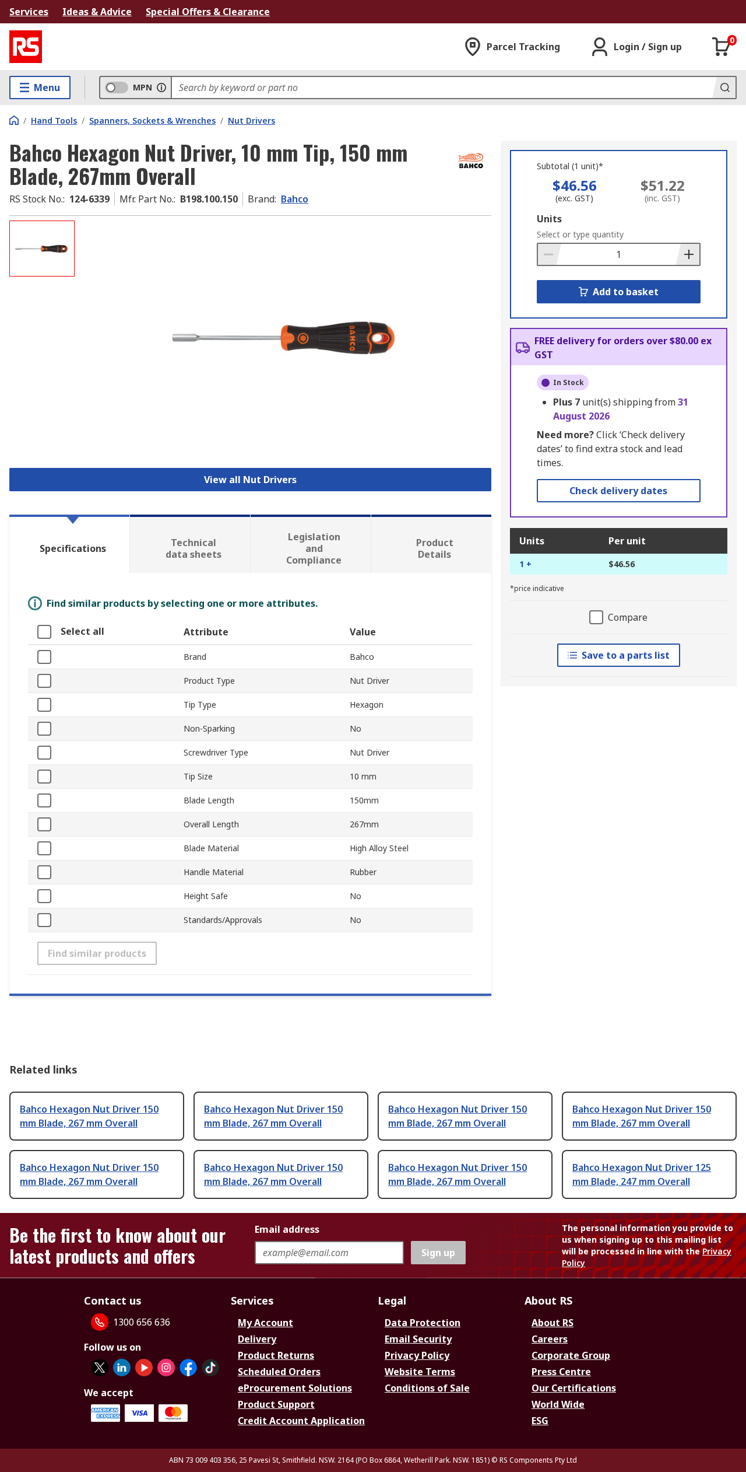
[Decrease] (549, 254)
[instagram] (166, 1367)
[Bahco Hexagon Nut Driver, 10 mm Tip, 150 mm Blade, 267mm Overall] (284, 337)
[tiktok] (210, 1367)
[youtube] (144, 1367)
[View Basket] (721, 47)
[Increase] (687, 254)
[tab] (69, 544)
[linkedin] (122, 1367)
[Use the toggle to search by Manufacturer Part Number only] (161, 87)
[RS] (25, 46)
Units (549, 218)
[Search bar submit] (724, 87)
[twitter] (99, 1367)
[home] (14, 120)
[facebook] (188, 1367)
